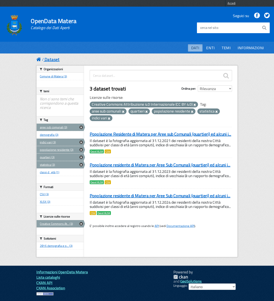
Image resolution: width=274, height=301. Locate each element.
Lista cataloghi (48, 277)
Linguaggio (180, 285)
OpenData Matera (53, 24)
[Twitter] (267, 16)
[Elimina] (195, 105)
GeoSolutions (191, 281)
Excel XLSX (97, 151)
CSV (108, 151)
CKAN (180, 277)
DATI (195, 48)
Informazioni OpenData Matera (62, 272)
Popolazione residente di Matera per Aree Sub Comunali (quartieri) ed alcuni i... (160, 165)
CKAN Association (50, 288)
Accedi (231, 3)
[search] (226, 75)
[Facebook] (257, 16)
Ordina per (188, 88)
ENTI (210, 48)
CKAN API (44, 283)
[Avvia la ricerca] (264, 27)
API (157, 226)
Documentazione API (180, 226)
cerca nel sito (209, 28)
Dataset (52, 59)
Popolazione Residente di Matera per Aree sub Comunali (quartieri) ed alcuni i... (160, 134)
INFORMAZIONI (251, 48)
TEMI (226, 48)
